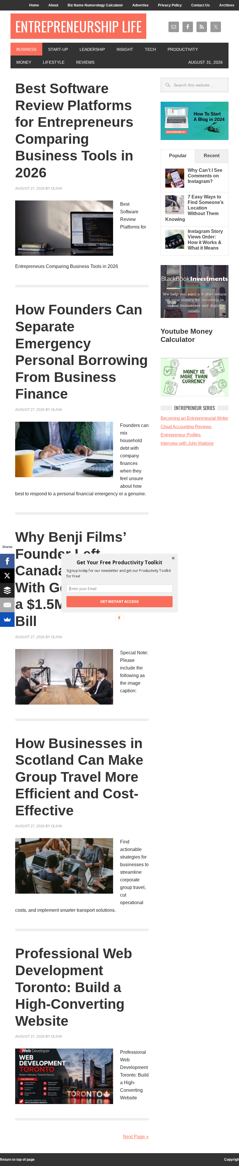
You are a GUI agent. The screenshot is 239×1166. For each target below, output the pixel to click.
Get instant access (119, 601)
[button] (119, 562)
